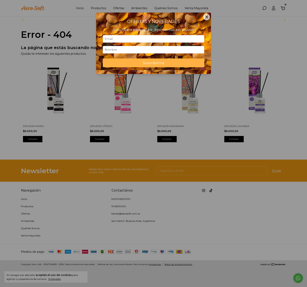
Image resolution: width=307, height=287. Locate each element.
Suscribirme (153, 63)
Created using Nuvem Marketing (153, 70)
